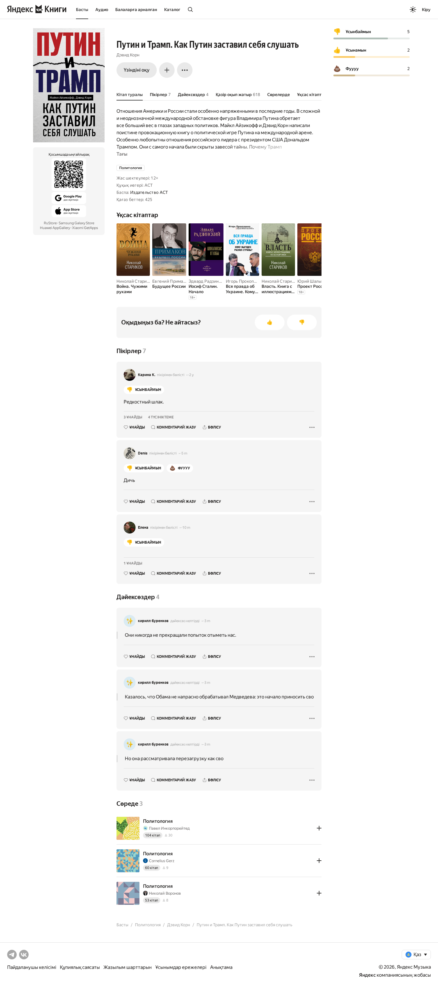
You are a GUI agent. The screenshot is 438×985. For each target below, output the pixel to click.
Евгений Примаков (171, 281)
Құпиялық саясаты (80, 967)
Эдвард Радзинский (208, 281)
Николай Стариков (135, 281)
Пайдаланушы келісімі (31, 967)
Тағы (122, 154)
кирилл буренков (153, 621)
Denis (142, 453)
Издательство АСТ (149, 192)
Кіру (426, 9)
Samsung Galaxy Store (76, 223)
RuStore (50, 223)
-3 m (206, 621)
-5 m (183, 453)
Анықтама (221, 967)
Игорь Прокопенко (244, 281)
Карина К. (146, 375)
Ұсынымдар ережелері (180, 967)
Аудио (101, 9)
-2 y (191, 375)
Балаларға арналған (136, 9)
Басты (82, 9)
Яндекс (367, 975)
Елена (143, 527)
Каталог (172, 9)
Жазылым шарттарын (127, 967)
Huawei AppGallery (55, 228)
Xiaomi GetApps (85, 228)
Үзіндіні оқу (137, 70)
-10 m (185, 527)
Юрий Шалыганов (315, 281)
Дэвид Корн (128, 54)
